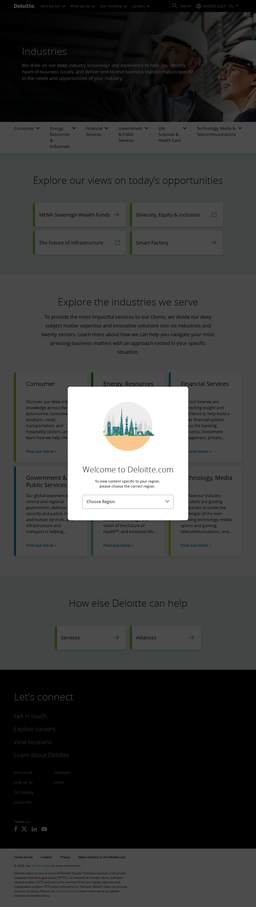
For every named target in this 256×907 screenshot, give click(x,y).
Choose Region (101, 501)
